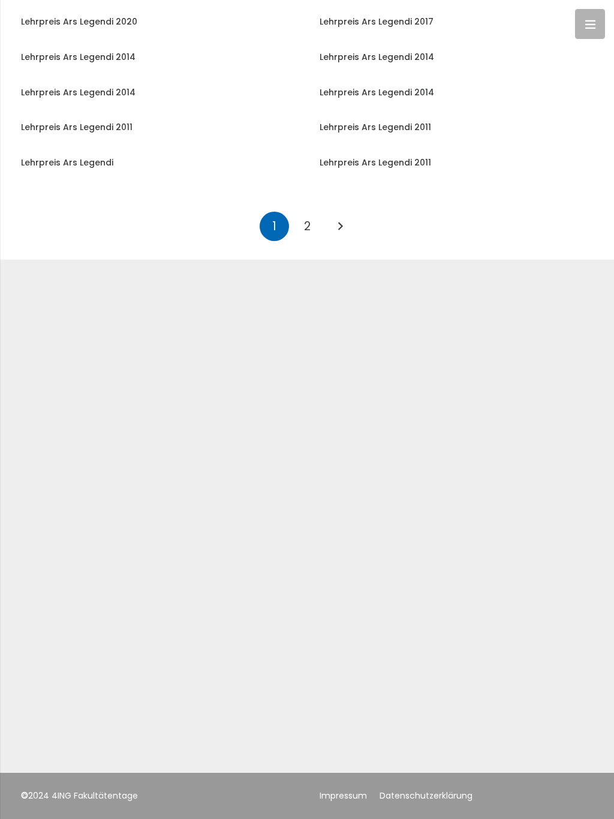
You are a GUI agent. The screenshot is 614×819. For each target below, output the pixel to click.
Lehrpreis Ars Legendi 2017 (377, 22)
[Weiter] (339, 226)
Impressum (343, 796)
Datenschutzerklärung (426, 796)
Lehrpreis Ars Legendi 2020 (79, 22)
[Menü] (590, 24)
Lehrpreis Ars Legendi (67, 162)
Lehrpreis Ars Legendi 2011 (77, 127)
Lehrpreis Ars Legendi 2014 (78, 57)
